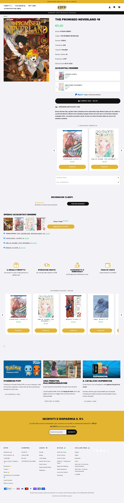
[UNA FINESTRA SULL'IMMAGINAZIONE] (62, 369)
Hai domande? (63, 182)
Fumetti (41, 452)
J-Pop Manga (42, 458)
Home (5, 16)
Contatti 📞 (7, 458)
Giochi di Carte (61, 458)
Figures (77, 452)
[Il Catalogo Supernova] (101, 369)
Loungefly (77, 474)
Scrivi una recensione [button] (78, 204)
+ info (66, 77)
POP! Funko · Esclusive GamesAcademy (81, 470)
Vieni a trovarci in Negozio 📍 (11, 462)
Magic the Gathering (62, 466)
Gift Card (32, 6)
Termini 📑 (7, 469)
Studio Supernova (62, 469)
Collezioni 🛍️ (20, 6)
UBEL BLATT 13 (101, 319)
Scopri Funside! (8, 480)
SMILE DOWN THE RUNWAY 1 (105, 159)
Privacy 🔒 (6, 472)
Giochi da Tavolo (61, 452)
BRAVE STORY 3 (13, 247)
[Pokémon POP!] (22, 369)
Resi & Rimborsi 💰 (9, 455)
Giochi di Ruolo (61, 455)
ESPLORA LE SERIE (52, 401)
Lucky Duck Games (62, 472)
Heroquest (60, 475)
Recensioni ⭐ (8, 466)
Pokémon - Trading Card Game (63, 462)
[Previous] (54, 150)
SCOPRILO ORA (90, 401)
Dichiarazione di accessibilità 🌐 (11, 476)
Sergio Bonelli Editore (45, 467)
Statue (76, 455)
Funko (76, 461)
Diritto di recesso (8, 483)
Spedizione (62, 177)
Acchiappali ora (12, 394)
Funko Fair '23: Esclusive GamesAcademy (81, 465)
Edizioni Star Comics (44, 461)
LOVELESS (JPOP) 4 (72, 159)
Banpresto (78, 458)
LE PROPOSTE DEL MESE (12, 8)
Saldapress (42, 470)
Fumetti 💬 (8, 6)
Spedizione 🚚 (8, 452)
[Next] (121, 150)
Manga (41, 455)
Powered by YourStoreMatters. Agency (62, 496)
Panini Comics (43, 464)
